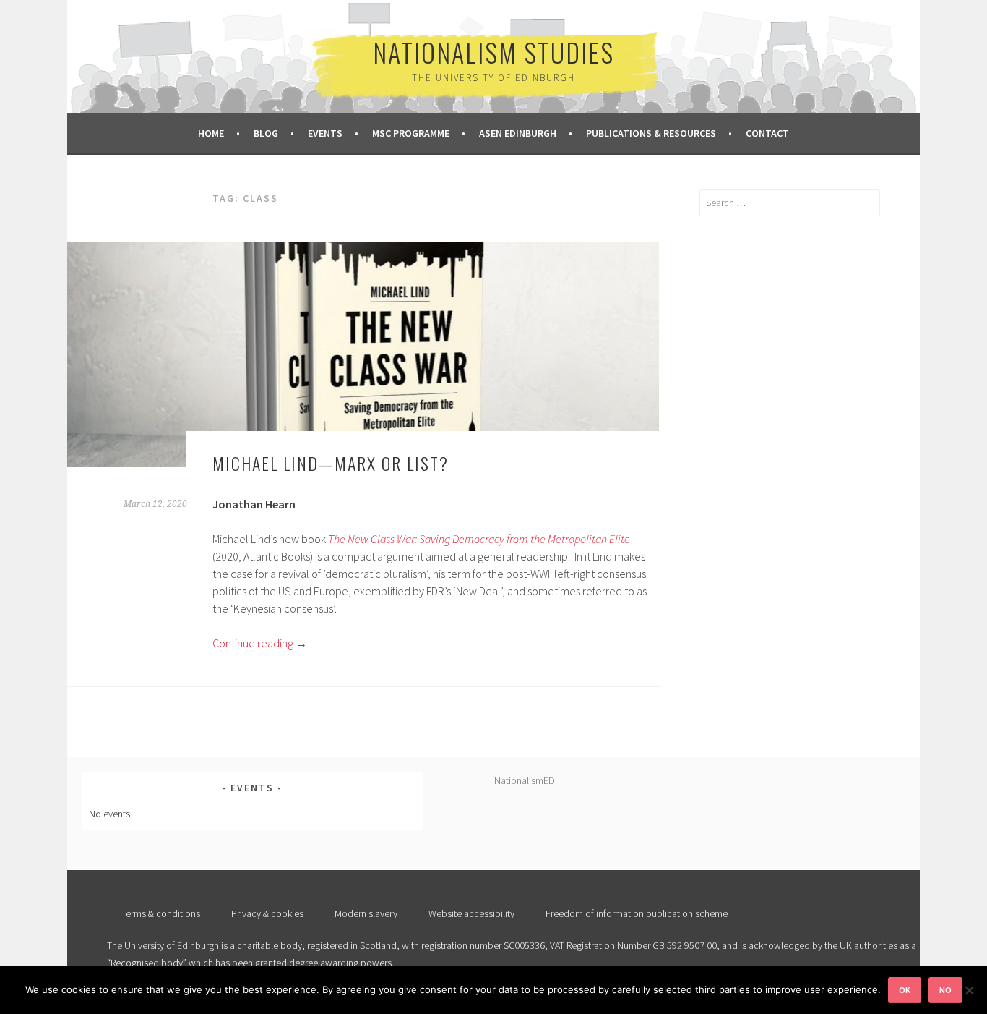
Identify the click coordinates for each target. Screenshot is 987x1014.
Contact (767, 133)
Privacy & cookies (267, 913)
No (945, 989)
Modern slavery (366, 913)
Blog (266, 133)
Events (325, 133)
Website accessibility (471, 913)
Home (211, 133)
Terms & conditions (160, 913)
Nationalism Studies (493, 52)
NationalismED (524, 780)
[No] (969, 990)
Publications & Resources (651, 133)
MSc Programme (410, 133)
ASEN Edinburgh (517, 133)
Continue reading (259, 643)
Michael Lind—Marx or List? (330, 463)
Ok (904, 989)
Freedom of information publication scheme (637, 913)
